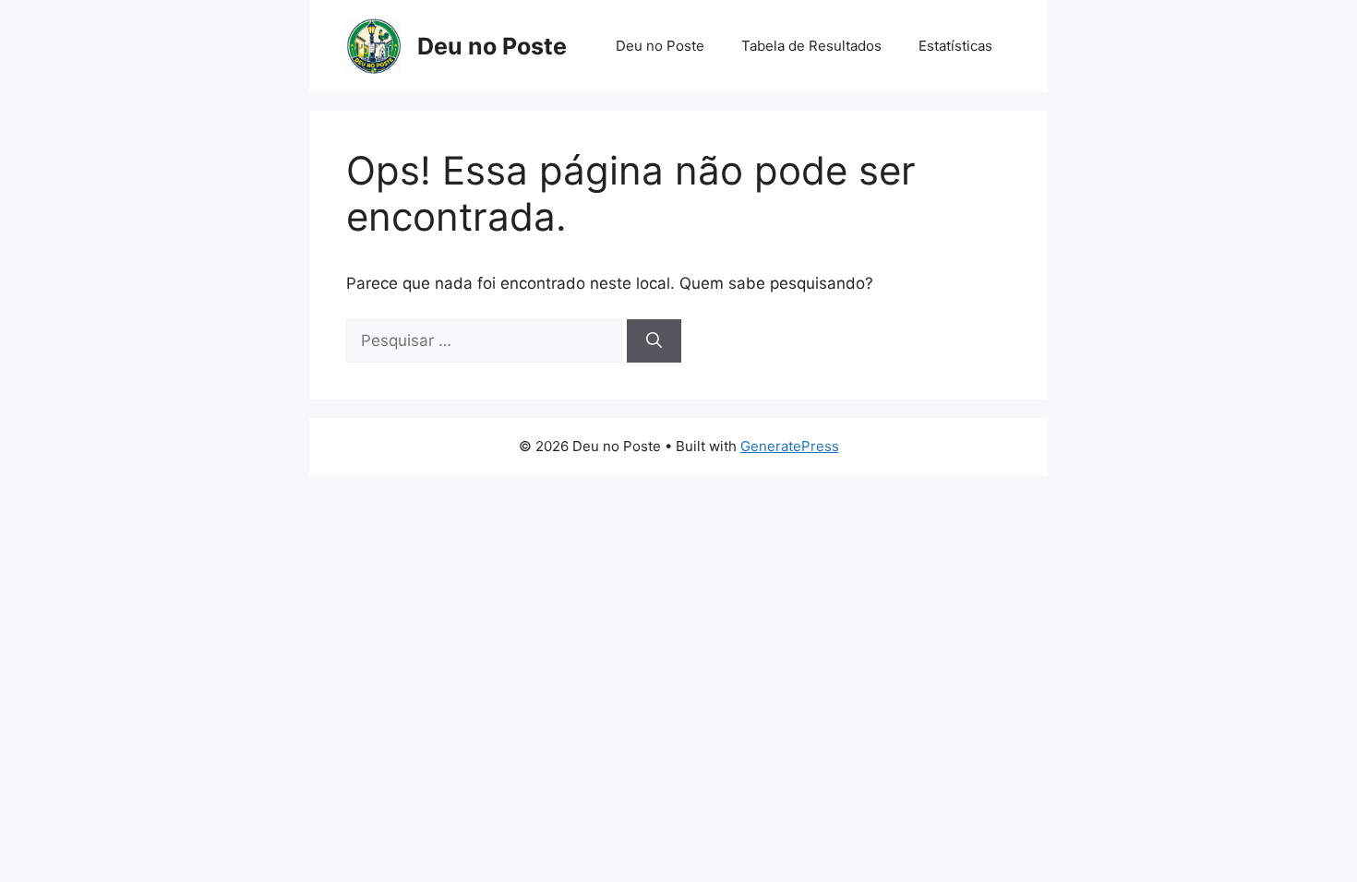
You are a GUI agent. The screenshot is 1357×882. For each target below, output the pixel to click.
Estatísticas (955, 45)
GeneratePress (789, 446)
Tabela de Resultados (811, 45)
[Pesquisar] (654, 341)
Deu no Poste (492, 46)
